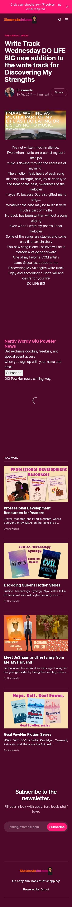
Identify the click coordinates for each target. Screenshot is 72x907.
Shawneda (24, 90)
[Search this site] (60, 20)
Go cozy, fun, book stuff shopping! (36, 881)
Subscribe (14, 373)
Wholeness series (16, 35)
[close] (67, 7)
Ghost (45, 889)
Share (59, 92)
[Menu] (66, 20)
